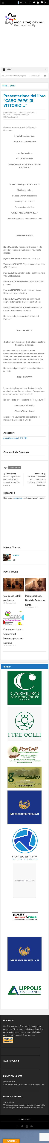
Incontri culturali (15, 468)
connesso (18, 498)
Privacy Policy (24, 1119)
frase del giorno (8, 1102)
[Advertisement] (24, 45)
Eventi (12, 85)
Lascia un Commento (21, 114)
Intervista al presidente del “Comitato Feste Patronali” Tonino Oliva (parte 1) (12, 480)
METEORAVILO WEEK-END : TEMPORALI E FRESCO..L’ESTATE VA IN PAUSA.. (37, 480)
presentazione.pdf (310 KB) (15, 438)
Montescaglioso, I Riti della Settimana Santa (35, 600)
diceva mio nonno (9, 1082)
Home (4, 85)
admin (16, 555)
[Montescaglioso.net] (24, 19)
